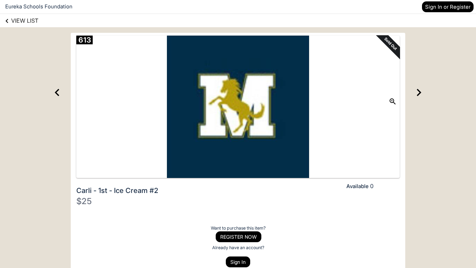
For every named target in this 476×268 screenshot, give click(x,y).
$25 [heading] (84, 201)
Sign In (238, 262)
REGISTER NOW (238, 237)
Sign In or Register (447, 6)
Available (357, 186)
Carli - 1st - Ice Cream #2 (117, 190)
